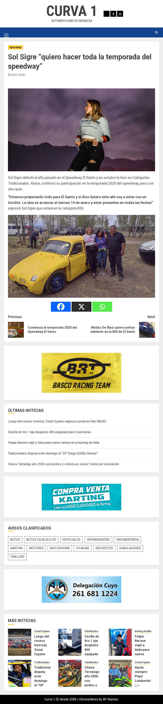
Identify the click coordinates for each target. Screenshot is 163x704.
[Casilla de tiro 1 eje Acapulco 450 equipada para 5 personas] (70, 642)
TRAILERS (17, 557)
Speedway (15, 47)
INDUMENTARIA (127, 539)
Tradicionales (42, 662)
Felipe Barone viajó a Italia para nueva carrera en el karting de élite (53, 443)
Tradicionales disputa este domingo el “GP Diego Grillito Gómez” (53, 453)
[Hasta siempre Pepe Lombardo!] (120, 673)
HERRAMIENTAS (98, 539)
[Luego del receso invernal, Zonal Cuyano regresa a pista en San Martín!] (19, 642)
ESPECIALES (71, 539)
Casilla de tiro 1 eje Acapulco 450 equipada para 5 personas (49, 432)
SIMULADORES (130, 548)
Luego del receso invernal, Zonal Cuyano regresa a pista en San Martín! (57, 421)
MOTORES (36, 548)
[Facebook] (61, 307)
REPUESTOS (104, 548)
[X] (81, 307)
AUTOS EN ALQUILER (41, 539)
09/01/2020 (18, 74)
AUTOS (15, 539)
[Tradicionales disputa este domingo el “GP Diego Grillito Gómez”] (19, 673)
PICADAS (82, 548)
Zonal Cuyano (42, 631)
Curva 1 (71, 11)
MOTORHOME (60, 548)
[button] (6, 32)
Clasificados (91, 631)
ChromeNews (88, 699)
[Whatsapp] (102, 307)
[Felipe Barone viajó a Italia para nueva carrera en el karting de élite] (120, 642)
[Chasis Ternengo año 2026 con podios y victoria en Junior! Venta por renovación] (70, 673)
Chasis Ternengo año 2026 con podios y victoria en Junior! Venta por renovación (63, 464)
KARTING (16, 548)
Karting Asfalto (143, 631)
